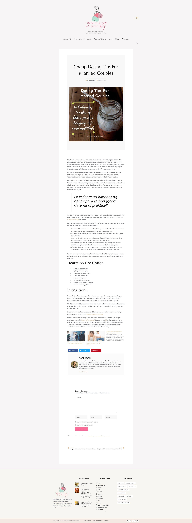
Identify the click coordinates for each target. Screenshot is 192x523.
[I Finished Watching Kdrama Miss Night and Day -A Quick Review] (116, 336)
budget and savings (73, 219)
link (106, 320)
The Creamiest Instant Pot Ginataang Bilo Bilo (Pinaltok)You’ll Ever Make (86, 504)
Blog (110, 39)
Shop (117, 39)
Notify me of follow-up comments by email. (87, 422)
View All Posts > (83, 372)
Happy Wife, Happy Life (88, 320)
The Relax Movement (83, 39)
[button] (73, 350)
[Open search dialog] (136, 42)
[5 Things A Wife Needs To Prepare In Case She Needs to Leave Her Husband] (96, 336)
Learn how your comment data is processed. (99, 436)
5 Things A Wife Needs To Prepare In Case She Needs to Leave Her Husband (95, 343)
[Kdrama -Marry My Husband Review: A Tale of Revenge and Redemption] (76, 336)
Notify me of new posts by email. (84, 425)
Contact (125, 39)
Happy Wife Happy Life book (94, 314)
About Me (68, 39)
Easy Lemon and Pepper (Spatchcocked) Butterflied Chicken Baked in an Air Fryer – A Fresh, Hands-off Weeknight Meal (87, 493)
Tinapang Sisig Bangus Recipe (86, 484)
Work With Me (100, 39)
